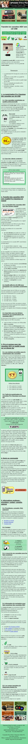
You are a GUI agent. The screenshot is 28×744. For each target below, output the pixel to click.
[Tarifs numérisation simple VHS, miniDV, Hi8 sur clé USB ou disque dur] (14, 428)
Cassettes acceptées (5, 33)
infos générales (8, 628)
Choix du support (17, 33)
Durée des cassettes (11, 33)
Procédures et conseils (9, 520)
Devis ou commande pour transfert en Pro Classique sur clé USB (13, 83)
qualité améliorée (14, 631)
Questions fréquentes (8, 522)
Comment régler (23, 33)
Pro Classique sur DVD (14, 626)
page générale (8, 630)
